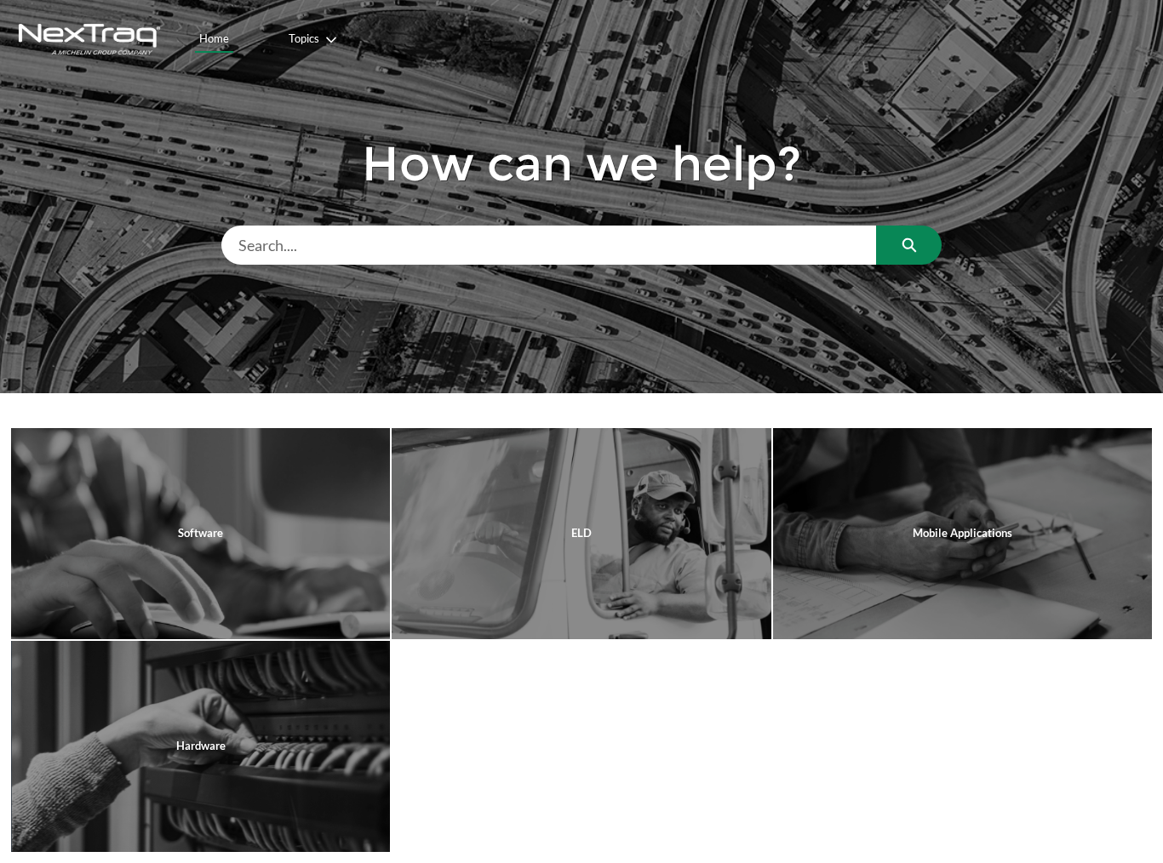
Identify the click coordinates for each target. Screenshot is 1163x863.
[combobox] (549, 245)
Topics (304, 38)
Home (214, 38)
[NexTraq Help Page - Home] (89, 39)
